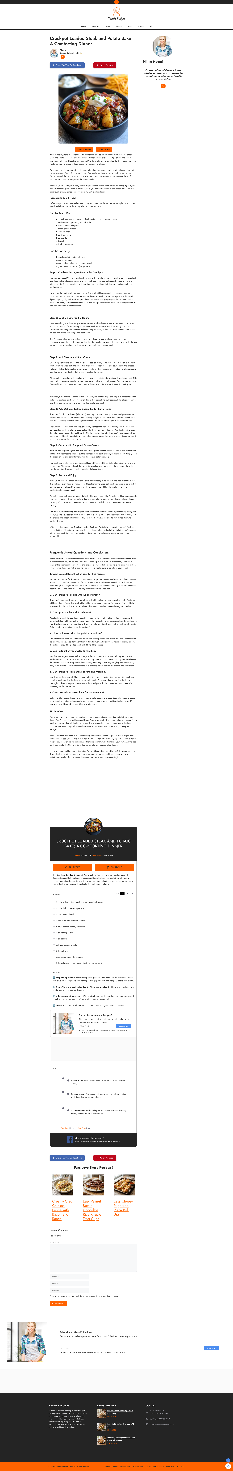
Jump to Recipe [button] (84, 149)
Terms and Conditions (155, 1466)
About (130, 26)
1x (122, 893)
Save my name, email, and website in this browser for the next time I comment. (86, 1296)
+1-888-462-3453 (163, 1419)
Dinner (119, 26)
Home (83, 26)
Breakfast (95, 26)
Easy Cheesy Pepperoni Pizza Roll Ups (123, 1208)
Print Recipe (104, 149)
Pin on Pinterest (106, 65)
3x (132, 893)
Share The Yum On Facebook (69, 65)
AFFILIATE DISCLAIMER (175, 1466)
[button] (151, 26)
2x (127, 893)
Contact (141, 26)
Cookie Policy (138, 1466)
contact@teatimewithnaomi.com (162, 1424)
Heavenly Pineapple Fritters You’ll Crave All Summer (121, 1439)
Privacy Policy (125, 1466)
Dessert (107, 26)
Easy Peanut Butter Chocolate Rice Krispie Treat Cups (92, 1210)
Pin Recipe (74, 867)
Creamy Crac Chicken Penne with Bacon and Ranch (62, 1210)
